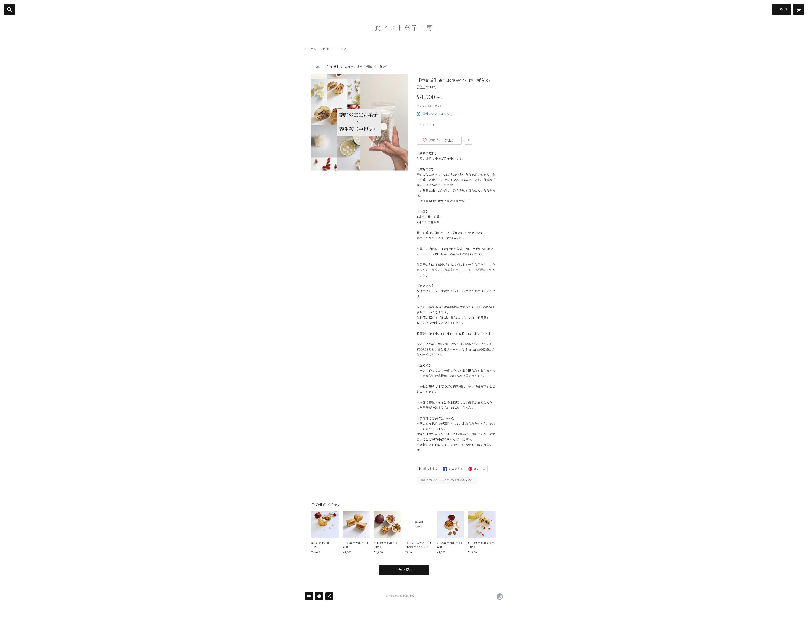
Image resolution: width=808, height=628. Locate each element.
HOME (310, 49)
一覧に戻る (404, 570)
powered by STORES (399, 595)
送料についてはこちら (437, 114)
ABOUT (326, 49)
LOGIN (781, 9)
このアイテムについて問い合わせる (449, 480)
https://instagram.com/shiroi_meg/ (500, 596)
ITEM (342, 49)
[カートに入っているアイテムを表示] (798, 9)
